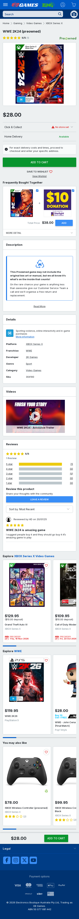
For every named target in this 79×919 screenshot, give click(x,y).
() (25, 37)
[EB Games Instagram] (15, 860)
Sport (29, 363)
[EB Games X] (24, 860)
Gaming (17, 23)
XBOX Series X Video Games (34, 556)
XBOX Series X (54, 23)
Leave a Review (39, 499)
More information (25, 336)
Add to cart (39, 162)
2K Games (32, 357)
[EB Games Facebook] (6, 860)
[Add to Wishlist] (46, 565)
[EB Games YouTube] (33, 860)
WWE (29, 350)
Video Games (34, 23)
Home (6, 23)
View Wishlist (39, 176)
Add (64, 222)
